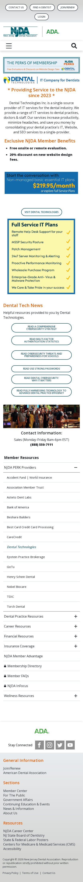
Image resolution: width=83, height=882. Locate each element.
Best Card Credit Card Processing (30, 527)
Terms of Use (30, 873)
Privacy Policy (10, 873)
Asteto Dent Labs (19, 497)
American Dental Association (24, 773)
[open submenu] (76, 616)
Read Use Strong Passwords (41, 368)
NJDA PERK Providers (20, 467)
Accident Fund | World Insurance (29, 477)
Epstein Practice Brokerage (26, 557)
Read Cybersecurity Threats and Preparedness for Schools (41, 355)
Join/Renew (68, 7)
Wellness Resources (19, 696)
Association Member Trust (25, 487)
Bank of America (18, 507)
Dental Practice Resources (23, 616)
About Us (10, 813)
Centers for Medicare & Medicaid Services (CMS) (39, 844)
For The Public (14, 795)
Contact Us (16, 7)
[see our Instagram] (49, 745)
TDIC (10, 596)
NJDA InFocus (17, 686)
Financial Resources (19, 636)
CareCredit (14, 537)
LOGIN (41, 16)
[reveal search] (74, 46)
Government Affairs (18, 800)
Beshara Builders (18, 517)
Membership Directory (24, 666)
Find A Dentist (42, 7)
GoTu (11, 567)
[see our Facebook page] (39, 745)
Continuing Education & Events (26, 804)
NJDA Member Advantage (23, 656)
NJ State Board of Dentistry (24, 835)
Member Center (15, 791)
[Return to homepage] (41, 31)
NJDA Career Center (18, 831)
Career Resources (17, 626)
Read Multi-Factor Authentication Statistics (41, 340)
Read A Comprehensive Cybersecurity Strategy (41, 328)
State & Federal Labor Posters (25, 840)
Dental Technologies (21, 547)
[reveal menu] (9, 46)
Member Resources (21, 457)
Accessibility (12, 849)
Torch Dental (16, 606)
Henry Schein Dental (21, 577)
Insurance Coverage (19, 646)
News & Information (18, 808)
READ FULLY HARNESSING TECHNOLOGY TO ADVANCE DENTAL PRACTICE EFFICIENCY (41, 392)
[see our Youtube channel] (70, 745)
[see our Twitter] (60, 745)
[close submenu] (76, 467)
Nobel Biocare (16, 587)
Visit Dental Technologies (42, 212)
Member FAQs (18, 676)
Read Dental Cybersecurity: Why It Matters (41, 379)
